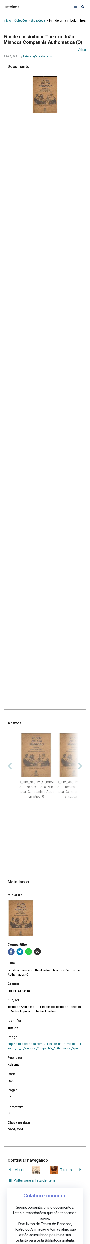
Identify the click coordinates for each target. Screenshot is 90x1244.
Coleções (21, 20)
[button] (83, 7)
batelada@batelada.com (38, 56)
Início (7, 20)
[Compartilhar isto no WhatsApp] (28, 951)
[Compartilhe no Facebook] (11, 951)
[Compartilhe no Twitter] (19, 951)
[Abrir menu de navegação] (75, 7)
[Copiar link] (37, 951)
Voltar (82, 50)
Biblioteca (38, 20)
